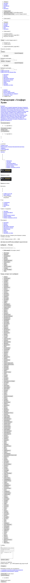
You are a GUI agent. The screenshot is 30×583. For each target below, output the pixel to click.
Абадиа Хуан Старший (6, 107)
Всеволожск (6, 332)
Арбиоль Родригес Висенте (8, 116)
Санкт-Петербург (7, 269)
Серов (5, 482)
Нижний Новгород (8, 260)
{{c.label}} (6, 55)
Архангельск (7, 287)
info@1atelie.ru (7, 195)
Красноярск (6, 388)
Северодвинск (7, 479)
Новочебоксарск (7, 430)
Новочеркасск (7, 432)
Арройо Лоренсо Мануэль (17, 117)
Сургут (5, 495)
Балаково (6, 293)
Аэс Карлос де (8, 120)
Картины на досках (8, 79)
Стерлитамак (7, 494)
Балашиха (6, 295)
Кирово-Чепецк (7, 372)
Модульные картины (8, 78)
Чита (5, 533)
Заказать (3, 151)
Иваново (6, 352)
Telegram (11, 72)
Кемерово (6, 369)
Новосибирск (7, 262)
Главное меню (7, 11)
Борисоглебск (7, 307)
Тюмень (5, 511)
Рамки (5, 82)
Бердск (5, 301)
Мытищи (6, 411)
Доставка (5, 3)
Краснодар (6, 385)
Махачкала (6, 405)
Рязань (5, 467)
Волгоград (6, 252)
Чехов (5, 532)
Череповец (6, 529)
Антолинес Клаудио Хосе (12, 115)
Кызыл (5, 394)
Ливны (5, 397)
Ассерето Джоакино (18, 119)
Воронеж (6, 254)
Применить (3, 581)
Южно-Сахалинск (8, 539)
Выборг (5, 334)
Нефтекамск (7, 417)
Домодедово (7, 344)
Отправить (3, 566)
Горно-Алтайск (7, 338)
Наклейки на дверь (8, 85)
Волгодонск (6, 323)
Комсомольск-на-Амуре (9, 381)
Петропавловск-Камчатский (10, 455)
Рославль (6, 462)
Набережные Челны (8, 412)
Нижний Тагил (7, 423)
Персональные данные (12, 164)
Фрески (5, 75)
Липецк (5, 399)
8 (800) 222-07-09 (5, 70)
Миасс (5, 406)
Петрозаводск (7, 453)
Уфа (5, 271)
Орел (5, 443)
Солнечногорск (7, 488)
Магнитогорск (7, 402)
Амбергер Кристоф (21, 112)
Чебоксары (6, 526)
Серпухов (6, 483)
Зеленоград (6, 349)
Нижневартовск (7, 418)
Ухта (5, 521)
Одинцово (6, 440)
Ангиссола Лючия (13, 113)
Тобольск (6, 504)
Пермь (5, 265)
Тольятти (6, 506)
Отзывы (5, 4)
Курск (5, 393)
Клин (5, 373)
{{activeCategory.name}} (9, 14)
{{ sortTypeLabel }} (5, 131)
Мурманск (6, 409)
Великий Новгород (8, 316)
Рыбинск (6, 465)
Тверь (5, 503)
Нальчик (6, 414)
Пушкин (5, 459)
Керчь (5, 370)
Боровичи (6, 308)
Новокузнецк (7, 424)
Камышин (6, 366)
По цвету (8, 61)
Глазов (5, 337)
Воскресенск (7, 329)
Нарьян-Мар (6, 415)
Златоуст (6, 350)
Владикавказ (7, 319)
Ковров (5, 376)
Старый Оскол (7, 492)
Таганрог (6, 500)
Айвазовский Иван (11, 108)
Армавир (6, 285)
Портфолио (6, 5)
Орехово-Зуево (7, 446)
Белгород (6, 298)
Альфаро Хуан (12, 112)
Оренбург (6, 444)
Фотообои (6, 74)
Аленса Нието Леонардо (22, 108)
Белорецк (6, 299)
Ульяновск (6, 514)
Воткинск (6, 331)
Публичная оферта (11, 163)
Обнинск (6, 438)
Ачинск (5, 292)
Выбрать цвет (4, 129)
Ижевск (5, 353)
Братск (5, 310)
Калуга (5, 361)
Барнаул (6, 296)
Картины (5, 77)
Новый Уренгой (7, 433)
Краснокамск (7, 387)
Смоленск (6, 486)
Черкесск (6, 530)
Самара (5, 268)
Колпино (6, 379)
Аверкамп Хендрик (17, 107)
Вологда (6, 325)
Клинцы (5, 375)
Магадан (6, 400)
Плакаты (5, 83)
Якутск (5, 541)
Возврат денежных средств (13, 167)
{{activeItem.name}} (8, 12)
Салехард (6, 470)
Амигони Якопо (5, 113)
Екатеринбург (7, 255)
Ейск (5, 346)
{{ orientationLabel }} (5, 122)
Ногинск (6, 435)
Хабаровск (6, 523)
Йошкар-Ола (7, 356)
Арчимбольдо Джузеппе (7, 119)
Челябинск (6, 527)
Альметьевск (7, 278)
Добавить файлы (5, 559)
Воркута (6, 326)
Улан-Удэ (6, 512)
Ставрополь (6, 491)
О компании (6, 202)
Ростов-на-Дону (7, 266)
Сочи (5, 489)
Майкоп (5, 403)
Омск (5, 263)
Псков (5, 458)
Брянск (5, 311)
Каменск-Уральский (8, 362)
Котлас (5, 384)
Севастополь (7, 477)
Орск (5, 447)
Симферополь (7, 485)
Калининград (7, 359)
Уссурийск (6, 517)
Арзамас (6, 284)
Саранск (6, 474)
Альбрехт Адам (21, 111)
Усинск (5, 515)
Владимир (6, 320)
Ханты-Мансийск (7, 524)
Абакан (5, 276)
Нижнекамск (6, 420)
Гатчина (5, 335)
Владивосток (7, 317)
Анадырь (6, 279)
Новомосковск (7, 426)
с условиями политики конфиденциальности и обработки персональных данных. (12, 570)
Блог (4, 7)
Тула (5, 509)
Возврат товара (10, 166)
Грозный (6, 340)
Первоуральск (7, 450)
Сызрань (6, 497)
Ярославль (6, 542)
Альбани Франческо (12, 111)
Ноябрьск (6, 437)
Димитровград (7, 341)
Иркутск (6, 355)
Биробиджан (7, 304)
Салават (6, 468)
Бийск (5, 302)
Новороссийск (7, 427)
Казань (5, 257)
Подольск (6, 456)
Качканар (6, 367)
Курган (5, 391)
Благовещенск (7, 305)
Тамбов (5, 501)
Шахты (5, 535)
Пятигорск (6, 461)
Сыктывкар (6, 498)
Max (15, 72)
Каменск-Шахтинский (8, 364)
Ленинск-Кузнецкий (8, 396)
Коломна (6, 378)
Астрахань (6, 290)
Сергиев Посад (7, 480)
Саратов (6, 476)
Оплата (5, 213)
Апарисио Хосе (23, 115)
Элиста (5, 536)
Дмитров (6, 343)
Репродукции (6, 81)
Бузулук (6, 313)
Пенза (5, 449)
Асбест (5, 288)
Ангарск (6, 281)
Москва (5, 258)
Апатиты (6, 282)
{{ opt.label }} (8, 125)
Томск (5, 507)
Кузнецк (6, 390)
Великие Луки (7, 314)
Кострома (6, 382)
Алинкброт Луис (5, 109)
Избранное (9, 160)
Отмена (3, 51)
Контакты (5, 8)
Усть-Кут (6, 518)
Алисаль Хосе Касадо (14, 109)
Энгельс (6, 538)
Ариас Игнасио (19, 116)
